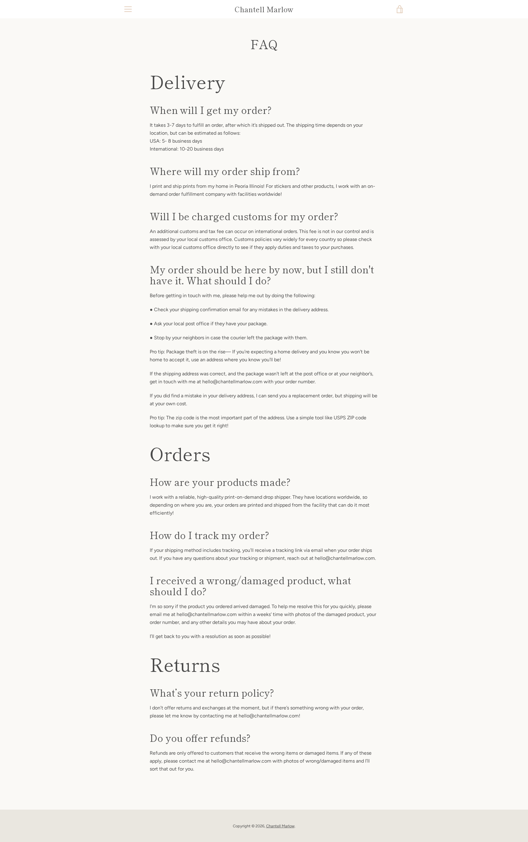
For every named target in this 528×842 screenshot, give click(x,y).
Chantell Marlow (264, 9)
